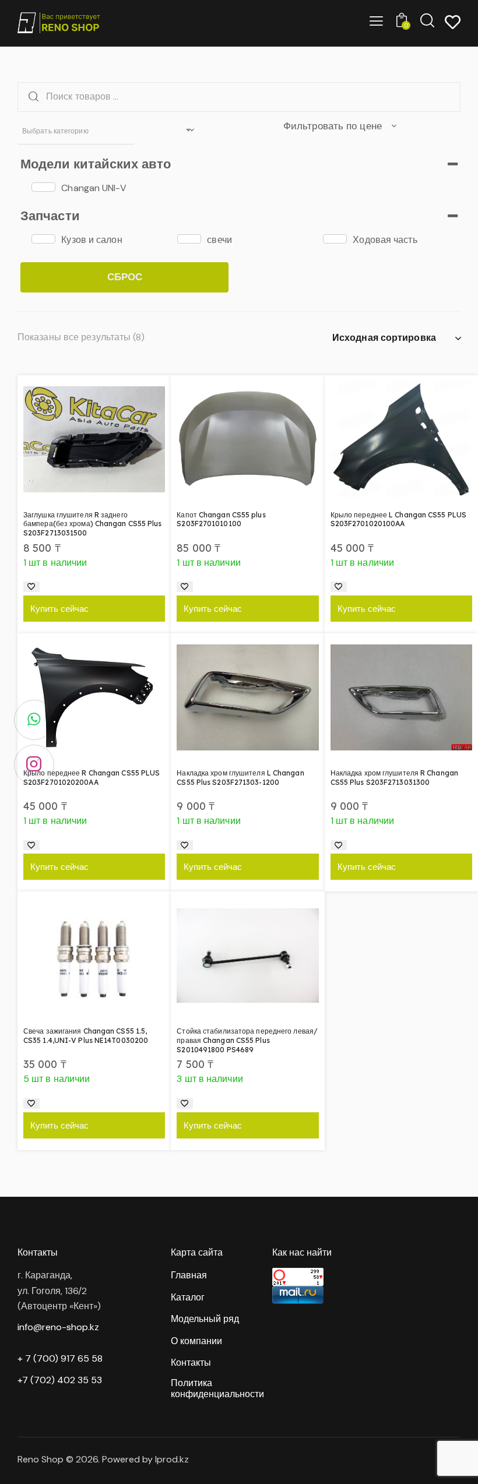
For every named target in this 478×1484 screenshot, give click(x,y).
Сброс (124, 276)
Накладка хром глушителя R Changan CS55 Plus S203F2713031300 (394, 778)
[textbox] (75, 131)
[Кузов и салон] (43, 239)
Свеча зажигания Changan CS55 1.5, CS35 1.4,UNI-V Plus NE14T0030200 (85, 1036)
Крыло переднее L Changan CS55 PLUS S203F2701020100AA (398, 519)
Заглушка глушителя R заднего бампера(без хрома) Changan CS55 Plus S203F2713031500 (92, 523)
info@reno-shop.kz (58, 1327)
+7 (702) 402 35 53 (59, 1380)
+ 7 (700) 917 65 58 (60, 1358)
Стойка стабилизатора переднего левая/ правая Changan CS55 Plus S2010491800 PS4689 (247, 1040)
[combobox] (75, 131)
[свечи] (189, 239)
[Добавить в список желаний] (31, 586)
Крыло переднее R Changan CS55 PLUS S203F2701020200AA (91, 778)
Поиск (30, 97)
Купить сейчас (59, 608)
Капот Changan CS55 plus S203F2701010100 (221, 519)
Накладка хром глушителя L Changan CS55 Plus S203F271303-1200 (240, 778)
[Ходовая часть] (335, 239)
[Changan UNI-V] (43, 187)
